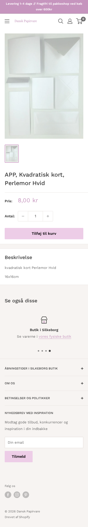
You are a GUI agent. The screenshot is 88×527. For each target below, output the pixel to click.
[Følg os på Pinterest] (26, 494)
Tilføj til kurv (44, 233)
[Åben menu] (7, 21)
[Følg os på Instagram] (17, 494)
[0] (79, 21)
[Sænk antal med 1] (23, 216)
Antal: (10, 216)
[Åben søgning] (60, 21)
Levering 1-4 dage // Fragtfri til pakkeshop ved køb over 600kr (44, 6)
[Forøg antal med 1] (48, 216)
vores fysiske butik (55, 336)
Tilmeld (19, 456)
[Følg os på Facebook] (8, 494)
